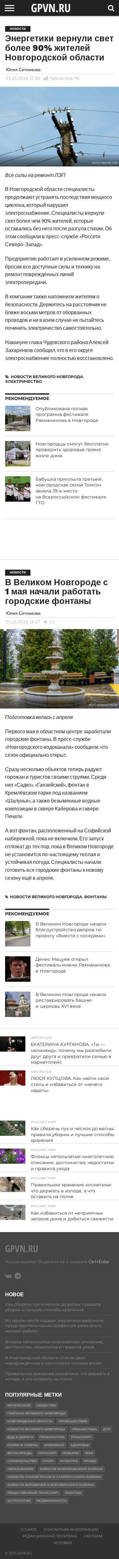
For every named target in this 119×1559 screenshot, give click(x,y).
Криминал (54, 1445)
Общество (46, 1405)
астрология (18, 1501)
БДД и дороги (20, 1437)
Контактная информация (71, 1529)
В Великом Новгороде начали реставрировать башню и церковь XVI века (71, 1000)
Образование (20, 1469)
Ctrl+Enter (99, 1261)
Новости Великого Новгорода (47, 376)
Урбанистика (84, 1429)
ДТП (106, 1429)
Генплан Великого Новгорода (36, 1413)
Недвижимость (51, 1501)
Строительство (21, 1461)
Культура (69, 1461)
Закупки (73, 1493)
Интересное (18, 1405)
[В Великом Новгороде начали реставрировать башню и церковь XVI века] (17, 1004)
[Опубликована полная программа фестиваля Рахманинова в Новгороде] (17, 418)
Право (90, 1461)
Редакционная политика (50, 1536)
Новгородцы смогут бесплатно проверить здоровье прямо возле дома (72, 449)
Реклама (93, 1536)
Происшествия (72, 1421)
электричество (23, 381)
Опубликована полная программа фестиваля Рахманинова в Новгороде (67, 414)
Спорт (48, 1461)
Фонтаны (95, 896)
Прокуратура (52, 1437)
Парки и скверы (22, 1445)
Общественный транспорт (33, 1493)
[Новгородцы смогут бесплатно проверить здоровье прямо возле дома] (17, 453)
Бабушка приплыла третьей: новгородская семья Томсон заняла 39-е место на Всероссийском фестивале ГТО (71, 491)
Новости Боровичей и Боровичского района (50, 1485)
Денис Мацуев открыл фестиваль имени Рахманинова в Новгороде (73, 965)
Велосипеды (19, 1453)
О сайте (28, 1529)
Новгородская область (29, 1421)
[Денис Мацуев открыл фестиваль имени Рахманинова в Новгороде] (17, 969)
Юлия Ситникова (23, 69)
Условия (63, 1543)
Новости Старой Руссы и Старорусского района (54, 1477)
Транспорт (81, 1437)
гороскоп (47, 1453)
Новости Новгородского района (71, 1469)
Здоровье (79, 1445)
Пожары (71, 1453)
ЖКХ (89, 1453)
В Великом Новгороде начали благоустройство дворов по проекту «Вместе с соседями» (71, 930)
